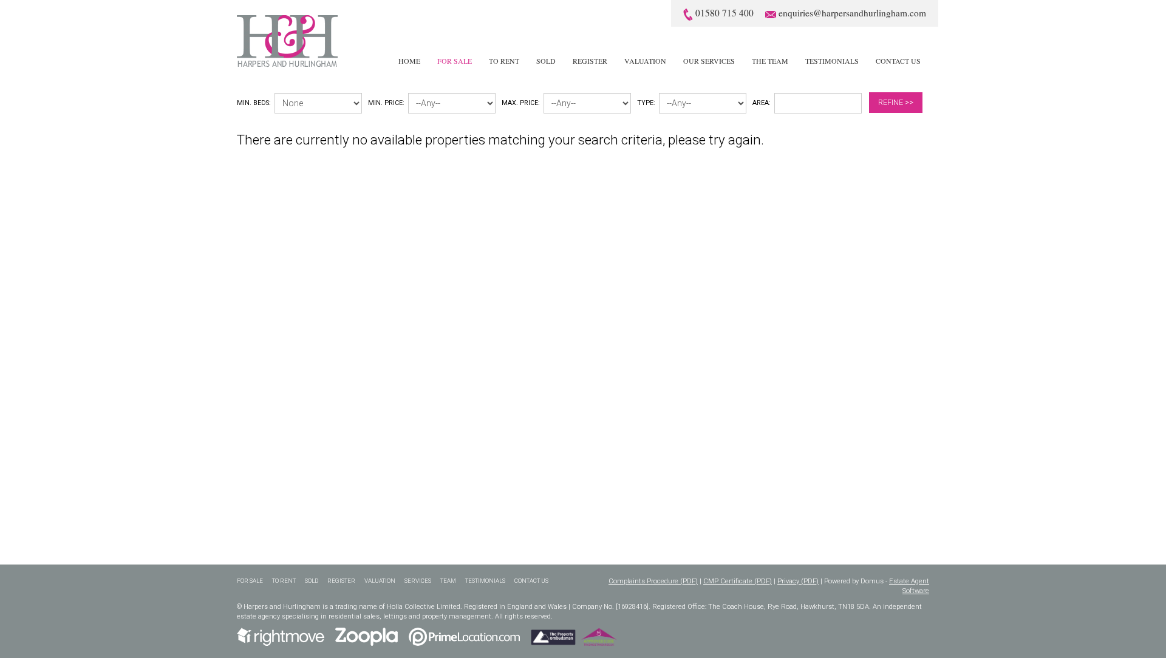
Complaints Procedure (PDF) (653, 581)
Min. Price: (386, 103)
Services (417, 580)
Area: (761, 103)
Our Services (709, 61)
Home (409, 61)
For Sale (454, 61)
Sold (546, 61)
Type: (646, 103)
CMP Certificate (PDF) (737, 581)
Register (590, 61)
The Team (770, 61)
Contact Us (898, 61)
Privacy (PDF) (798, 581)
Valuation (645, 61)
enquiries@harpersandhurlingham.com (852, 13)
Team (448, 580)
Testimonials (832, 61)
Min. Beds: (254, 103)
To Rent (504, 61)
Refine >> (895, 102)
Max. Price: (521, 103)
